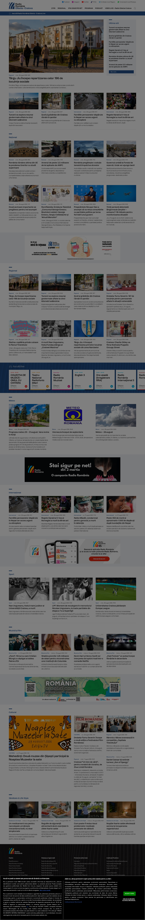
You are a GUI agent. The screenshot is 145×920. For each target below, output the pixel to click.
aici (28, 906)
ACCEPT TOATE (129, 893)
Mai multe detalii (45, 890)
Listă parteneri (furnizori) (73, 902)
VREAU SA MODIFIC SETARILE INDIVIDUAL (128, 899)
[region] (72, 898)
